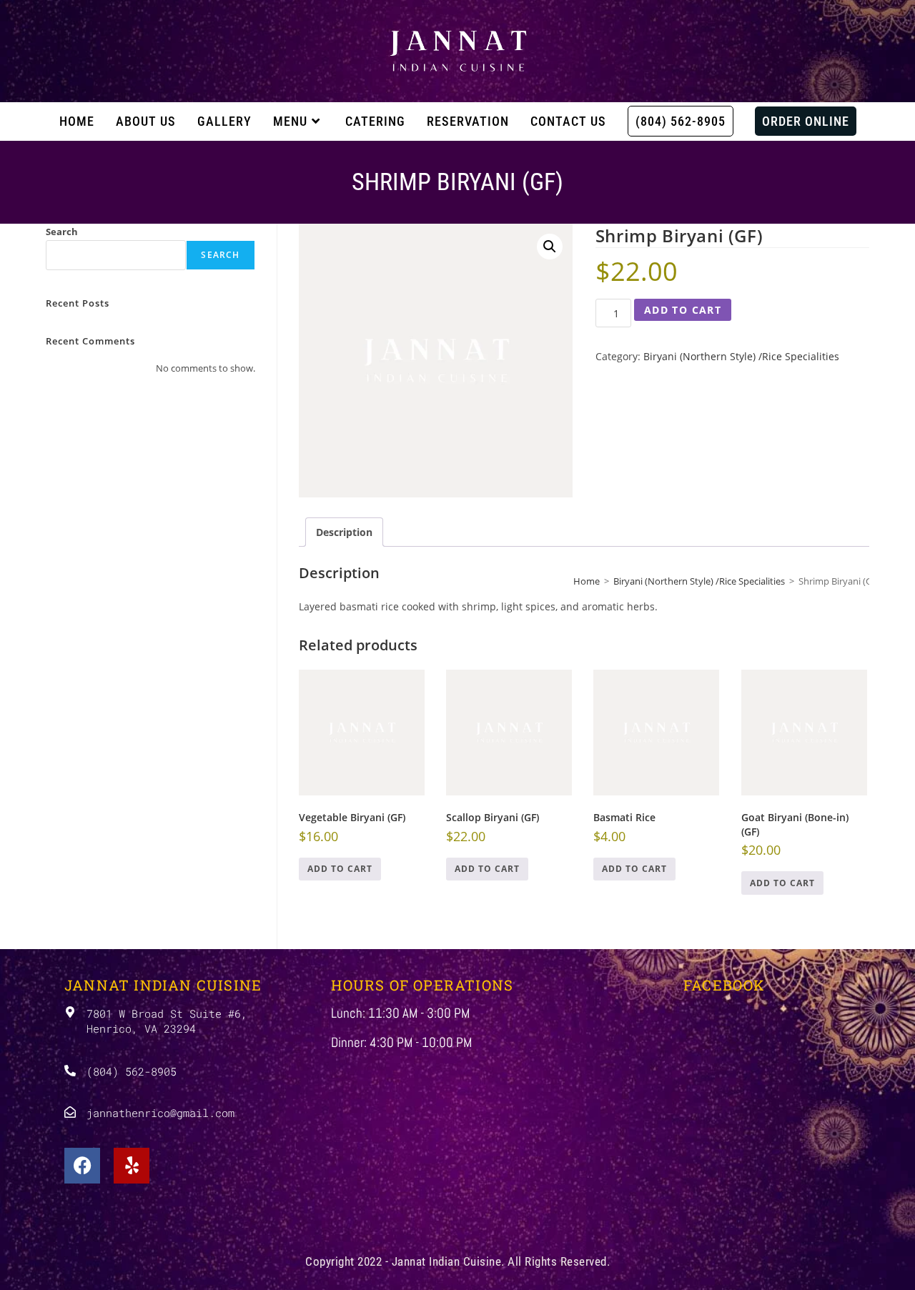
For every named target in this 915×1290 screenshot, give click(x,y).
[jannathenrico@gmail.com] (70, 1112)
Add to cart (682, 310)
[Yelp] (131, 1166)
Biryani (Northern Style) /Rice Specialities (741, 356)
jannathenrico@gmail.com (160, 1113)
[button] (550, 246)
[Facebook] (82, 1166)
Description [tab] (344, 532)
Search (62, 231)
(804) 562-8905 (131, 1071)
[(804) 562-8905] (70, 1070)
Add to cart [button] (339, 869)
